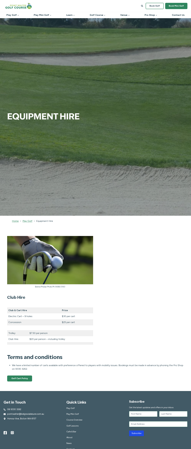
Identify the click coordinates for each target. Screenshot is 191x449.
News (69, 443)
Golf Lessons (72, 426)
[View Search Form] (142, 6)
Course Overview (74, 420)
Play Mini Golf (72, 414)
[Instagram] (12, 433)
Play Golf (27, 221)
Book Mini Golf (176, 6)
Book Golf (155, 6)
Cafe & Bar (71, 431)
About (69, 437)
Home (15, 221)
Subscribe (136, 433)
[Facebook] (5, 433)
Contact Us (178, 15)
